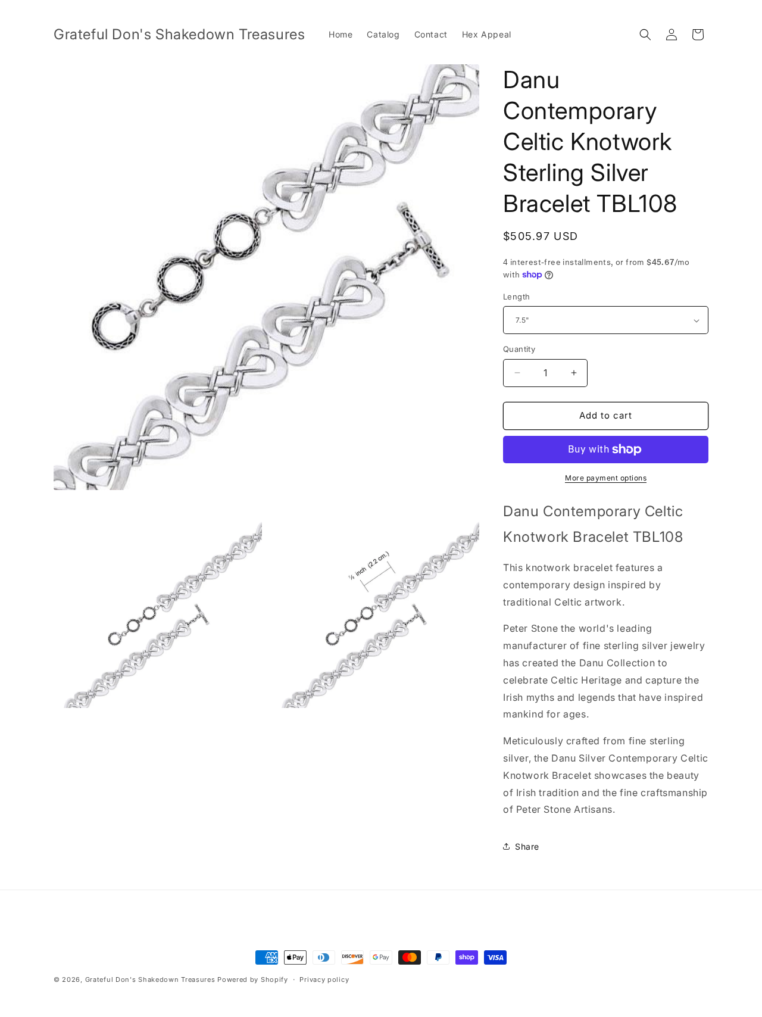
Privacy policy (324, 979)
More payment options (606, 477)
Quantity (519, 349)
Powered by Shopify (252, 979)
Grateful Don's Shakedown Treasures (150, 979)
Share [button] (527, 846)
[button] (645, 34)
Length (516, 296)
